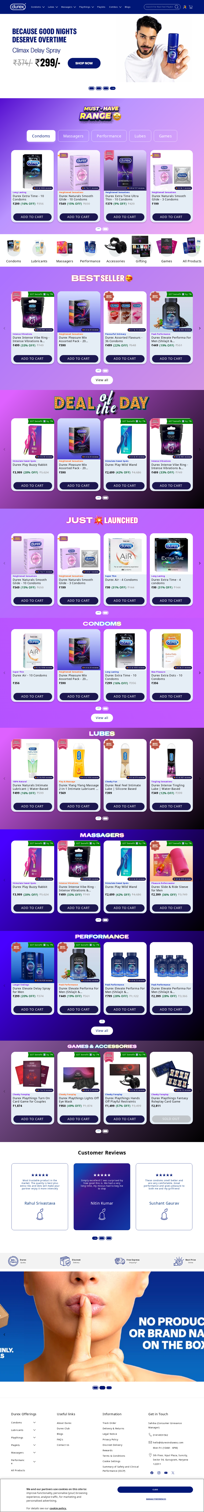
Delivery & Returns (113, 1428)
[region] (102, 1495)
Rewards (108, 1450)
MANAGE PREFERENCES (156, 1499)
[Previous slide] (4, 328)
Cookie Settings (111, 1461)
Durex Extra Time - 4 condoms (166, 581)
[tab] (91, 88)
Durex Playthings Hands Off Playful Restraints (122, 1099)
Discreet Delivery (112, 1444)
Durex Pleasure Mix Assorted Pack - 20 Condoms (73, 339)
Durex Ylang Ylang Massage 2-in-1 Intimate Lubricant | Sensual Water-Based (79, 787)
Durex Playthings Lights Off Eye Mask (79, 1099)
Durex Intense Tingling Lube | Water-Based (167, 787)
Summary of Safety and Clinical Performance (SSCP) (121, 1468)
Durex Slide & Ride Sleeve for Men (169, 888)
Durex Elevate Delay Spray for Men (31, 990)
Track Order (109, 1423)
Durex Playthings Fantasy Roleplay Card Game (169, 1099)
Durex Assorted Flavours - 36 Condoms (123, 339)
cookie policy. (58, 1508)
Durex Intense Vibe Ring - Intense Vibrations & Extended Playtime (31, 339)
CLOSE (155, 1489)
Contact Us (63, 1444)
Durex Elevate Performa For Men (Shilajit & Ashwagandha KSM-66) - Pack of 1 (171, 339)
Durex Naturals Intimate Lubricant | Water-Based (30, 787)
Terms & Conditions (114, 1455)
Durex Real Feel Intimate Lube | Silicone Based (123, 787)
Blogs (60, 1433)
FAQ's (60, 1439)
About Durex (64, 1423)
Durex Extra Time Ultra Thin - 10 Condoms (122, 197)
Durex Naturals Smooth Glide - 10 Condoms (76, 197)
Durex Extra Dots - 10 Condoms (166, 677)
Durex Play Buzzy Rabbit (30, 465)
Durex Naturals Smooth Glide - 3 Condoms (169, 197)
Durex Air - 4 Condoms (121, 580)
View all (102, 380)
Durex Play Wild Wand (121, 465)
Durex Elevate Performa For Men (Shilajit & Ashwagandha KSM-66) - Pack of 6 (171, 990)
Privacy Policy (110, 1439)
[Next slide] (199, 328)
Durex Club (63, 1428)
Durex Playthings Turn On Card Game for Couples (31, 1099)
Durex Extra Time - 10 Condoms (28, 197)
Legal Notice (110, 1433)
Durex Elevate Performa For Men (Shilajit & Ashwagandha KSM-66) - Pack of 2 (125, 990)
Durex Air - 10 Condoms (30, 675)
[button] (37, 7)
